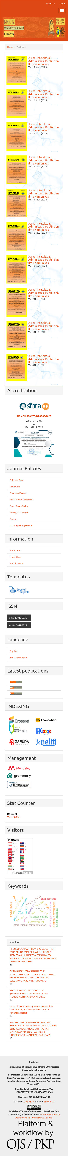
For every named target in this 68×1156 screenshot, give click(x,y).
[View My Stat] (34, 814)
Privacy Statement (19, 512)
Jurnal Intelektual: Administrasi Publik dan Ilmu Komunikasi (43, 61)
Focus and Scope (18, 493)
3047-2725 (49, 1101)
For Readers (16, 550)
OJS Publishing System (21, 525)
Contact (14, 519)
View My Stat (13, 816)
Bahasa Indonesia (18, 657)
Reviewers (15, 486)
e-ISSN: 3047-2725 (18, 617)
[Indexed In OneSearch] (20, 729)
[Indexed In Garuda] (20, 742)
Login (62, 3)
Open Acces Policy (19, 506)
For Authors (15, 556)
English (13, 651)
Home (10, 46)
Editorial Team (17, 480)
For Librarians (16, 563)
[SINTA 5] (34, 443)
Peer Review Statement (22, 499)
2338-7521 (28, 1101)
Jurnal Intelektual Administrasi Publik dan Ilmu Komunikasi (43, 226)
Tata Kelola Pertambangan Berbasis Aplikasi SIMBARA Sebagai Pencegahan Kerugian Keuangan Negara (31, 1009)
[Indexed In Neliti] (47, 742)
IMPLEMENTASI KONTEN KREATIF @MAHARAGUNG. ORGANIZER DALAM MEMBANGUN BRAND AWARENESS (29, 993)
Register (50, 3)
